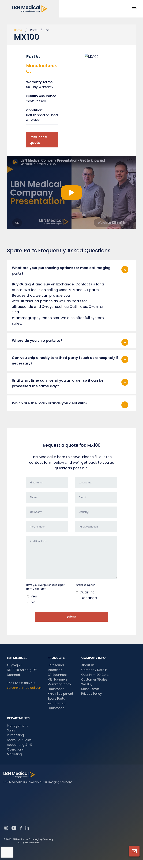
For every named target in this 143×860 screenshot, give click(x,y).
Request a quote (38, 140)
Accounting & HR (19, 745)
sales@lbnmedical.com (24, 688)
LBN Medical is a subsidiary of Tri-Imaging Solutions (37, 782)
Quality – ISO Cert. (94, 675)
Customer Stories (94, 679)
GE (47, 30)
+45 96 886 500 (24, 683)
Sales (11, 730)
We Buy (86, 684)
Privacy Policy (91, 694)
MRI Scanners (57, 679)
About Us (88, 665)
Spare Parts (56, 698)
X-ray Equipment (60, 694)
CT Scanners (57, 675)
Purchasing (15, 735)
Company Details (94, 670)
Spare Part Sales (19, 740)
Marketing (14, 754)
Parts (33, 30)
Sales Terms (90, 689)
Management (17, 726)
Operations (15, 749)
